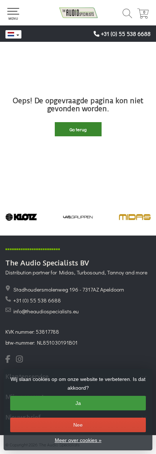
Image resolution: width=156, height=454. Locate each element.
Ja (78, 403)
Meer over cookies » (78, 440)
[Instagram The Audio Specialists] (21, 359)
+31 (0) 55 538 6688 (126, 33)
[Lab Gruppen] (78, 217)
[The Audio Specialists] (78, 12)
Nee (78, 425)
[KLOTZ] (21, 217)
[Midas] (135, 217)
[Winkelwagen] (143, 16)
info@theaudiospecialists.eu (46, 311)
